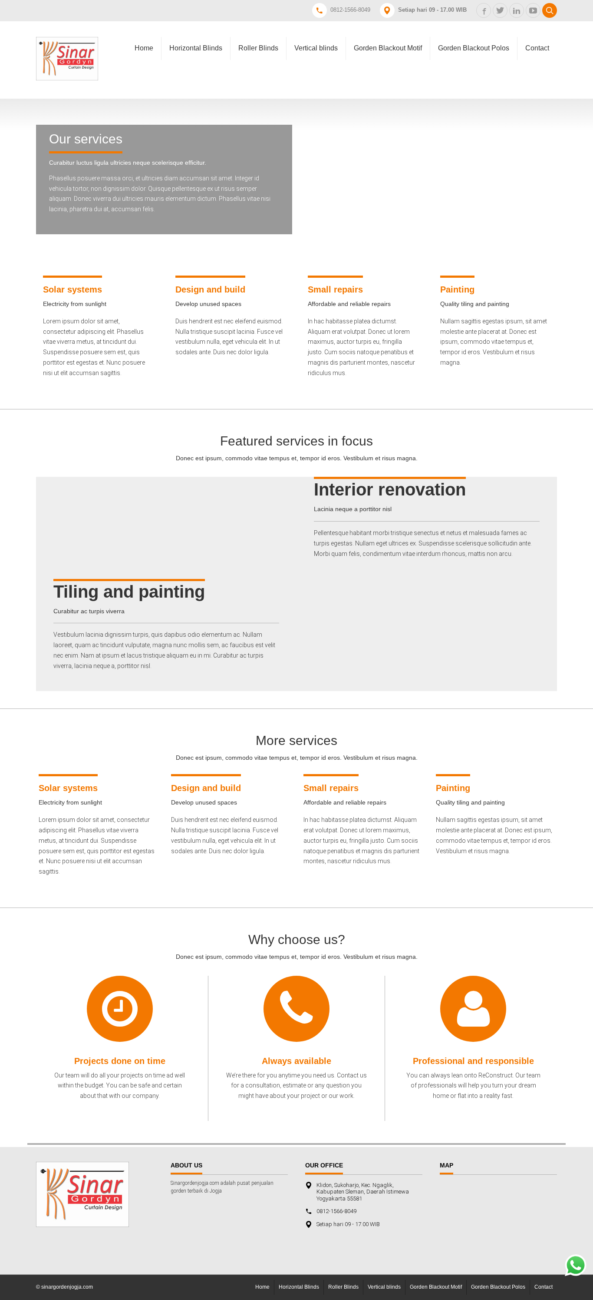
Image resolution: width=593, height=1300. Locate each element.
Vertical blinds (316, 48)
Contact (537, 48)
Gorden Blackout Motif (388, 48)
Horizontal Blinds (195, 48)
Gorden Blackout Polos (473, 48)
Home (144, 48)
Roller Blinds (258, 48)
